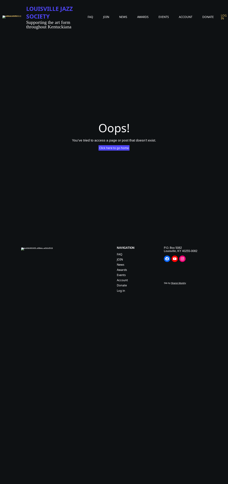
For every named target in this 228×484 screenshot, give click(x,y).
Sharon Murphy (178, 283)
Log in (224, 17)
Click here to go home (114, 148)
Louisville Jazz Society (49, 12)
